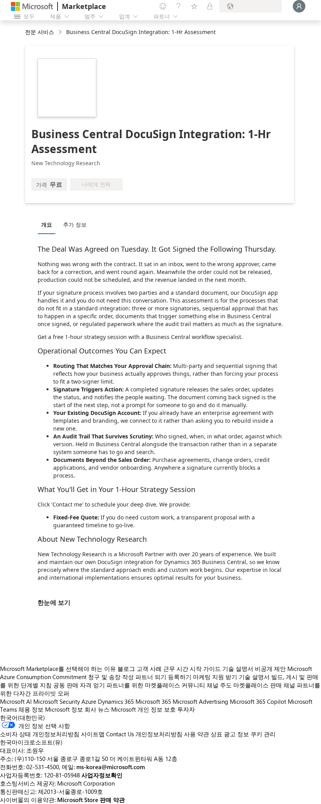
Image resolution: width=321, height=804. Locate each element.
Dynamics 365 (116, 701)
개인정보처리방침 (158, 734)
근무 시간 (175, 668)
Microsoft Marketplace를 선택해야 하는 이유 (58, 668)
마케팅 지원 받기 (215, 677)
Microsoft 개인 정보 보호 (143, 709)
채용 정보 (30, 709)
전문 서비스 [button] (39, 32)
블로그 (126, 668)
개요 (46, 224)
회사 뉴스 (97, 709)
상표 (216, 734)
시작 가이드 (205, 668)
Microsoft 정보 (64, 709)
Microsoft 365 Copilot (258, 701)
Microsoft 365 (153, 701)
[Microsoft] (32, 6)
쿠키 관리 (263, 734)
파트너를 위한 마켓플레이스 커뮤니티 (155, 685)
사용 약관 (196, 734)
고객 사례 (149, 668)
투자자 (186, 709)
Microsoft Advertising (200, 701)
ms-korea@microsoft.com (110, 767)
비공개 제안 (270, 668)
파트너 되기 (150, 677)
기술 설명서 (237, 668)
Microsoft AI (16, 701)
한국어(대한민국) (22, 717)
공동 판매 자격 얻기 (79, 685)
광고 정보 (236, 734)
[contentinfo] (61, 32)
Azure (88, 701)
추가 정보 (75, 224)
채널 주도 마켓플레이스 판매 (244, 685)
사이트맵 (93, 734)
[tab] (49, 224)
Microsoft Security (56, 701)
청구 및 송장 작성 (111, 677)
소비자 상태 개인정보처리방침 (39, 734)
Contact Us (120, 734)
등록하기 (179, 677)
